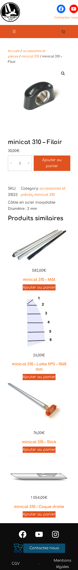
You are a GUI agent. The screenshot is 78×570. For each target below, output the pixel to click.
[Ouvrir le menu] (14, 31)
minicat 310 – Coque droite (39, 507)
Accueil (14, 51)
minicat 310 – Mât (39, 280)
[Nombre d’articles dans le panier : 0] (63, 31)
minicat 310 (30, 56)
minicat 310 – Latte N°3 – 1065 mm (39, 366)
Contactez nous (66, 17)
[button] (63, 73)
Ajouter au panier (52, 163)
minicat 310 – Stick (39, 442)
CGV (16, 564)
